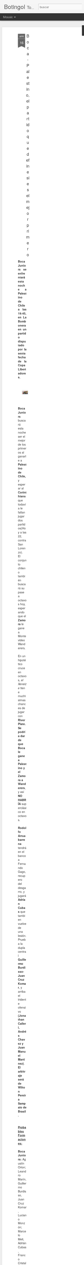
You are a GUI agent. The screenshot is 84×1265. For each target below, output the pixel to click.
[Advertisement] (49, 96)
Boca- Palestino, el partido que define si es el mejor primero (28, 145)
